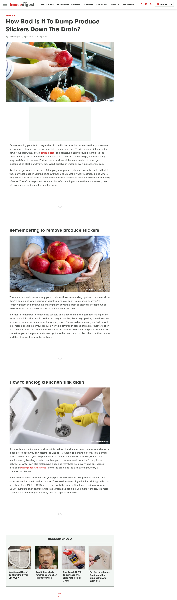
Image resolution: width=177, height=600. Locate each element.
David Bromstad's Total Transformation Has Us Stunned (46, 575)
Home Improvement (68, 4)
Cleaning (102, 4)
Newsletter (166, 4)
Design (115, 4)
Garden (88, 4)
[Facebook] (141, 5)
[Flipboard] (146, 5)
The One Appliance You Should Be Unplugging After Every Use (100, 576)
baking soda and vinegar (33, 467)
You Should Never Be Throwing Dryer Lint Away (18, 575)
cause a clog (47, 153)
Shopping (128, 4)
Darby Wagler (14, 36)
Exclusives (47, 4)
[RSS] (151, 5)
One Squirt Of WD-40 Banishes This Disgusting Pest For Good (72, 576)
